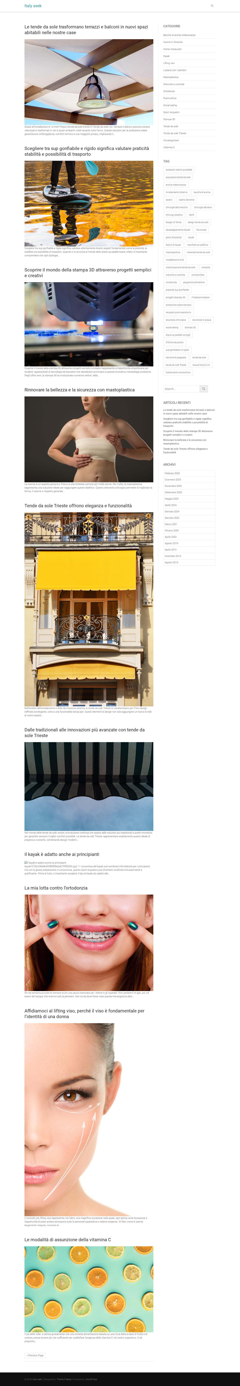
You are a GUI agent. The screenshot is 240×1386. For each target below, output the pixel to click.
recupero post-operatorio (178, 312)
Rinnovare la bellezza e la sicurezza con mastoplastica (79, 390)
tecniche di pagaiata (176, 357)
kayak (191, 237)
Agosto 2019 (171, 543)
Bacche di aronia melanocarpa (179, 35)
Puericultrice (169, 98)
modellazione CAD (175, 260)
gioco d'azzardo (174, 237)
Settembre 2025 (173, 492)
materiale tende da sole (198, 252)
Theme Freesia (64, 1379)
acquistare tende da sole (178, 177)
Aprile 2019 (170, 549)
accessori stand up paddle (179, 169)
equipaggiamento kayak (178, 229)
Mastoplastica (170, 77)
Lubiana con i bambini (174, 70)
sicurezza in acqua (201, 320)
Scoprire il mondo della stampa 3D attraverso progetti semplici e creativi (188, 433)
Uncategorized (171, 140)
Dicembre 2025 (173, 479)
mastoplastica (173, 252)
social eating (172, 327)
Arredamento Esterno (176, 192)
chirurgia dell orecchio (177, 207)
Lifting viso (169, 63)
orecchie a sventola (175, 275)
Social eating (170, 105)
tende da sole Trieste (176, 365)
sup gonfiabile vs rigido (177, 350)
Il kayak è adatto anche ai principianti (61, 854)
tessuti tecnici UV (201, 365)
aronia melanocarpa (176, 184)
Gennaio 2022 (172, 517)
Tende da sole (170, 126)
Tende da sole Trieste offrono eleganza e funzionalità (78, 505)
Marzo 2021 (171, 524)
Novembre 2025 (173, 486)
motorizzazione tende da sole (180, 267)
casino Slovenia (186, 199)
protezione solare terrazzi (178, 305)
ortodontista (198, 275)
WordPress (91, 1379)
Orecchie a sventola (173, 84)
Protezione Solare (200, 297)
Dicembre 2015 (173, 556)
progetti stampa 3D (175, 297)
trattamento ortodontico (178, 372)
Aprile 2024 (170, 505)
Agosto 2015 (171, 562)
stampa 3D (190, 327)
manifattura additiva (197, 245)
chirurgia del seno (203, 207)
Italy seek (33, 5)
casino (169, 199)
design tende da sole (198, 222)
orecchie (206, 267)
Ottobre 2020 (172, 530)
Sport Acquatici (171, 112)
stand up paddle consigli (178, 335)
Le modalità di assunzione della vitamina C (67, 1239)
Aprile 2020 (170, 537)
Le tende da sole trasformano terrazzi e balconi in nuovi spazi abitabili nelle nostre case (189, 412)
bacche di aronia (202, 192)
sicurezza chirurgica (176, 320)
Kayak (166, 56)
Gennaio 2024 (172, 511)
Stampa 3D (169, 119)
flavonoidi (201, 229)
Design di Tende (173, 222)
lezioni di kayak (173, 245)
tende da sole (199, 357)
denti (191, 214)
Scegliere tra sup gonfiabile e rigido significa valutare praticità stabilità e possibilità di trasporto (187, 422)
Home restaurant (172, 49)
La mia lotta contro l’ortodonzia (56, 888)
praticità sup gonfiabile (177, 290)
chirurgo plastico (174, 214)
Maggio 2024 (171, 498)
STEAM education (175, 342)
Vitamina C (169, 147)
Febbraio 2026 (172, 473)
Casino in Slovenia (173, 42)
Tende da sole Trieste (174, 133)
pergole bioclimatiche (194, 282)
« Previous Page (34, 1355)
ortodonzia (171, 282)
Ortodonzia (169, 91)
